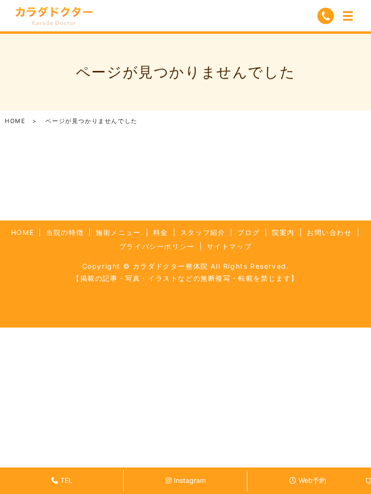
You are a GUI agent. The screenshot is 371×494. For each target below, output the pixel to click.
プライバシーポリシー (157, 246)
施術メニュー (118, 232)
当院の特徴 (65, 232)
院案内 (283, 232)
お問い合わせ (329, 232)
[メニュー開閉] (348, 16)
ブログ (248, 232)
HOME (15, 120)
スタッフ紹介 (203, 232)
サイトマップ (229, 246)
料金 (160, 232)
